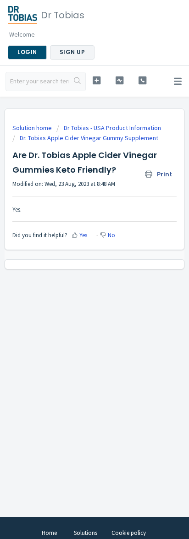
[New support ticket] (97, 80)
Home (49, 533)
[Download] (77, 264)
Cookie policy (128, 533)
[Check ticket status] (120, 80)
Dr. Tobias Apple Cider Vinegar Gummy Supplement (89, 138)
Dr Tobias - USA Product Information (112, 128)
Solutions (85, 533)
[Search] (77, 81)
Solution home (32, 128)
